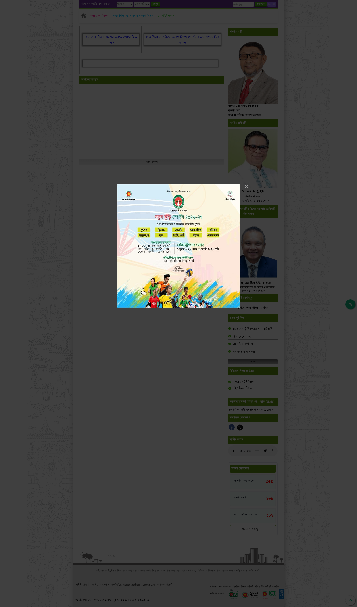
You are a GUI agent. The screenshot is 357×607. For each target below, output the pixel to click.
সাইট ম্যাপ (81, 585)
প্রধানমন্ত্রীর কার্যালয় (244, 352)
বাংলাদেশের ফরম (243, 336)
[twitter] (240, 429)
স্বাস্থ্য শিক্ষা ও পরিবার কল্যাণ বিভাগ (133, 15)
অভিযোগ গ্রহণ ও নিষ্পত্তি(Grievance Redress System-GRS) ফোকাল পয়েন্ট (132, 585)
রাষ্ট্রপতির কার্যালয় (243, 344)
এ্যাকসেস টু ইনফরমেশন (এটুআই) (253, 329)
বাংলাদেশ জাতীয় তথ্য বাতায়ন (96, 4)
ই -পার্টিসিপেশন (167, 15)
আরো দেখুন (152, 162)
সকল (253, 362)
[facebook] (232, 429)
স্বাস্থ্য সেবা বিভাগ (99, 15)
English (271, 4)
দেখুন (155, 4)
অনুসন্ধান (260, 4)
